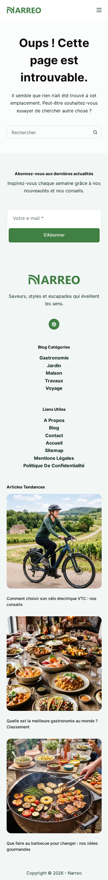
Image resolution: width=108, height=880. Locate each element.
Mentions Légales (54, 458)
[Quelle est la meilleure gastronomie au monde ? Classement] (54, 663)
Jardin (54, 365)
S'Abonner (54, 235)
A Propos (54, 420)
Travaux (54, 381)
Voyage (54, 388)
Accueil (54, 443)
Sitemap (54, 450)
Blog (54, 428)
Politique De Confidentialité (54, 465)
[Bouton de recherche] (95, 132)
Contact (54, 435)
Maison (54, 373)
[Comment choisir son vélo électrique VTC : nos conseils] (54, 541)
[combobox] (48, 132)
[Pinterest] (54, 324)
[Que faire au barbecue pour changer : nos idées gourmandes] (54, 786)
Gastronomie (54, 358)
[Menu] (99, 10)
